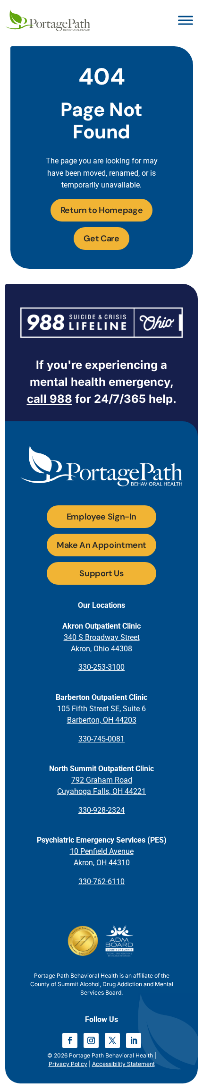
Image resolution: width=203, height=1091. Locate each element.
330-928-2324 (101, 810)
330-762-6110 (101, 881)
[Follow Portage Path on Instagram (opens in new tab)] (91, 1040)
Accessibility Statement (123, 1063)
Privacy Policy (68, 1063)
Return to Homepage (101, 210)
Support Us (101, 573)
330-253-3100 (101, 667)
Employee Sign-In (101, 516)
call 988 (49, 399)
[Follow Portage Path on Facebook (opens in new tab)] (69, 1040)
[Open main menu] (185, 20)
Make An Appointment (101, 545)
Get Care (101, 238)
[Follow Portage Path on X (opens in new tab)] (112, 1040)
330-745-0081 (101, 738)
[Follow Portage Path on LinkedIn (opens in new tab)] (133, 1040)
